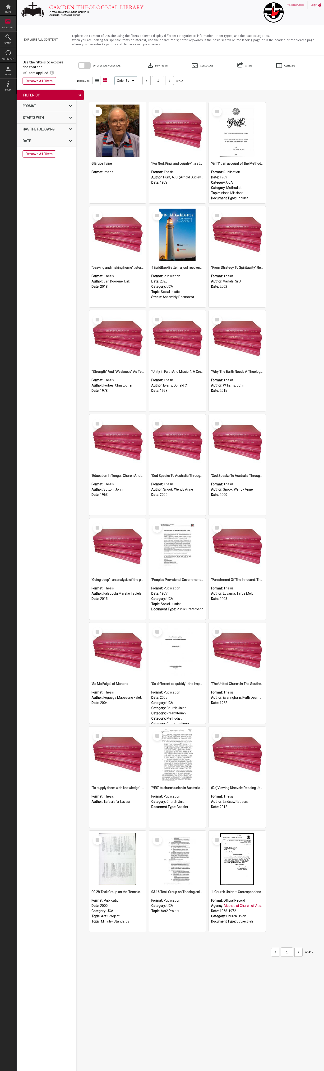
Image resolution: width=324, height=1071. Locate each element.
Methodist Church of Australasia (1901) (253, 906)
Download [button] (157, 65)
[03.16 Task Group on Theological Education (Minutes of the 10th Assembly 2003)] (177, 859)
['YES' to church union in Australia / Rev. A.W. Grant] (177, 755)
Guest (300, 4)
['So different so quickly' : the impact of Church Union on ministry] (177, 651)
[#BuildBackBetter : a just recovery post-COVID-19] (177, 235)
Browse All (8, 27)
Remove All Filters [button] (39, 81)
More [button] (8, 90)
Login (8, 74)
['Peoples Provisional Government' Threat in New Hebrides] (177, 547)
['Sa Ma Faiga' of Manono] (118, 651)
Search (8, 43)
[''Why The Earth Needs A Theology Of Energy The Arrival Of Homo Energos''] (237, 339)
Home (8, 11)
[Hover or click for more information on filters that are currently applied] (52, 72)
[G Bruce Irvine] (118, 131)
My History (8, 58)
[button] (202, 65)
